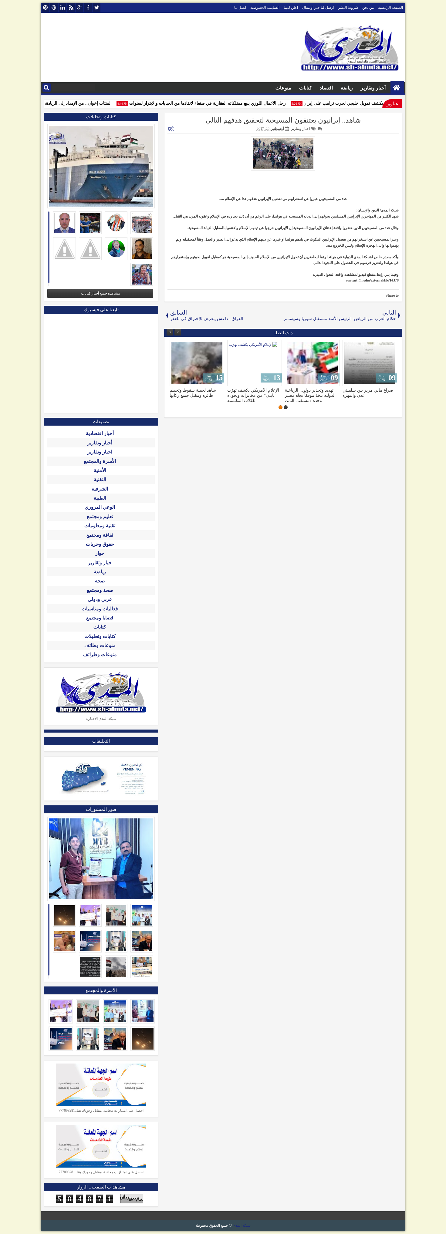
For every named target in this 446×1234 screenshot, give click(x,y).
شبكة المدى (242, 1225)
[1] (286, 407)
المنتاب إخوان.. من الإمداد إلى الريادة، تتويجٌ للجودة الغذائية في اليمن (60, 103)
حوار (99, 553)
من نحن (368, 7)
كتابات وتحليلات (100, 636)
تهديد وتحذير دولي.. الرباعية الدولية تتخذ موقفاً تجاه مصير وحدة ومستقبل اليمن (310, 395)
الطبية (100, 498)
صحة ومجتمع (100, 590)
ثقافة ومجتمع (99, 535)
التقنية (100, 479)
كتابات (305, 87)
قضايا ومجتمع (99, 617)
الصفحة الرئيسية (390, 7)
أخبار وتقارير (373, 87)
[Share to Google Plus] (176, 346)
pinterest (45, 7)
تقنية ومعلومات (99, 525)
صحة (100, 580)
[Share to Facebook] (190, 346)
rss (71, 7)
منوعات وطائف (100, 645)
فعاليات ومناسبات (100, 608)
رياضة (347, 87)
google (79, 7)
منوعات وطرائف (100, 654)
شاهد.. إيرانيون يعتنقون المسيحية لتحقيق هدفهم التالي (283, 120)
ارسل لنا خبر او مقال (318, 7)
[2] (280, 407)
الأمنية (100, 470)
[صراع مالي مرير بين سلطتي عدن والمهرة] (369, 363)
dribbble (54, 7)
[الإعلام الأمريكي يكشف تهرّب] (254, 363)
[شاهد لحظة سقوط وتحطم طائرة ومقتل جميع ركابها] (196, 363)
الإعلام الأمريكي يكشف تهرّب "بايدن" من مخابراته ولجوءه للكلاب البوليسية (253, 395)
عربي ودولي (100, 599)
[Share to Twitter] (183, 346)
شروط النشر (348, 7)
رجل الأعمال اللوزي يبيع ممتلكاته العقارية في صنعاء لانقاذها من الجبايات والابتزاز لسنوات (217, 103)
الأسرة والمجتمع (100, 461)
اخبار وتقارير (300, 128)
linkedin (62, 7)
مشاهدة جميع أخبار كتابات (100, 293)
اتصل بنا (240, 7)
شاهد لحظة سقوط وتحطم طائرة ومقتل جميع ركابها (193, 393)
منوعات (283, 87)
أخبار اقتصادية (100, 433)
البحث (46, 87)
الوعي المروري (100, 507)
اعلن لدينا (291, 7)
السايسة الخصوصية (264, 7)
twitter (96, 7)
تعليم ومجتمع (100, 516)
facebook (88, 7)
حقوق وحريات (100, 544)
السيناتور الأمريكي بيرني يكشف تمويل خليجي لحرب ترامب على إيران (375, 103)
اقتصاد (326, 87)
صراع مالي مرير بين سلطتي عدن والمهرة (368, 393)
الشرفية (100, 488)
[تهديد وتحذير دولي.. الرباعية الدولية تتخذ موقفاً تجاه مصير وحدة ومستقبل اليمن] (312, 363)
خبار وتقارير (100, 562)
